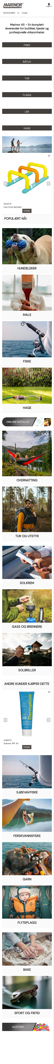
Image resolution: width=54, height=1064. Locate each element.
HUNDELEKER (27, 268)
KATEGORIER (9, 13)
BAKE (27, 970)
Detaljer (27, 211)
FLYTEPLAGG (27, 922)
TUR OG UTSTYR (27, 536)
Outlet (25, 13)
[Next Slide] (48, 184)
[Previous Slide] (5, 184)
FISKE (27, 361)
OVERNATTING (27, 480)
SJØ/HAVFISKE (27, 792)
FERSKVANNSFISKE (27, 836)
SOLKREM (27, 583)
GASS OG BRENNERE (27, 627)
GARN (27, 879)
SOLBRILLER (27, 670)
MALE (27, 315)
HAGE (27, 408)
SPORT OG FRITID (27, 1013)
